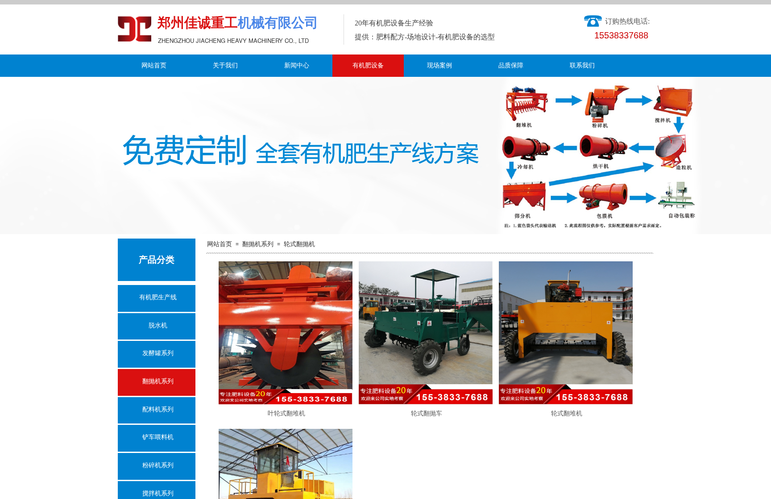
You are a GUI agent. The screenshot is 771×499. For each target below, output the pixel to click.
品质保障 (510, 65)
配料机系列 (158, 409)
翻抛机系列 (258, 244)
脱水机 (158, 325)
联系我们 (582, 65)
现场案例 (439, 65)
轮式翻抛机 (299, 244)
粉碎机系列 (158, 465)
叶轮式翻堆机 (286, 413)
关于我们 (225, 65)
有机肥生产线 (158, 297)
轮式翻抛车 (426, 413)
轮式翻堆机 (566, 413)
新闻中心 (296, 65)
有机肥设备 (368, 65)
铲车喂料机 (158, 437)
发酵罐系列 (158, 353)
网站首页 (153, 65)
